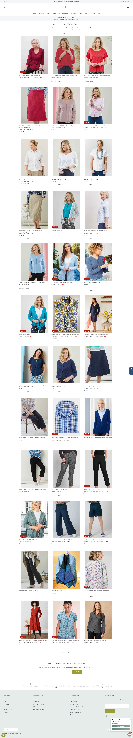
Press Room (7, 707)
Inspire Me (74, 13)
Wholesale (73, 714)
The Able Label (11, 733)
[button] (129, 734)
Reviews (6, 704)
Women (41, 13)
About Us (6, 699)
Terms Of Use (8, 709)
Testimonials (36, 701)
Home (34, 13)
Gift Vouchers (73, 701)
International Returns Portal (40, 707)
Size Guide (73, 699)
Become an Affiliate (75, 712)
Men (47, 13)
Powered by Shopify (18, 733)
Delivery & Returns (38, 704)
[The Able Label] (66, 7)
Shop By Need (83, 13)
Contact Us (36, 699)
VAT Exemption (74, 704)
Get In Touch (7, 701)
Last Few (92, 13)
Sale (99, 13)
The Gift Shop (56, 13)
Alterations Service (38, 709)
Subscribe (77, 671)
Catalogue (65, 13)
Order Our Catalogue (76, 709)
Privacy (6, 712)
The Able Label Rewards (76, 707)
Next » (69, 652)
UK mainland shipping (63, 1)
